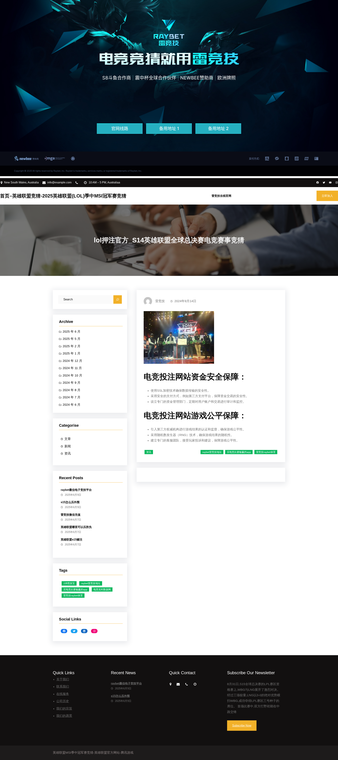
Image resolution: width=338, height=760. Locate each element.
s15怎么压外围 (70, 502)
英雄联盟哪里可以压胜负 (76, 527)
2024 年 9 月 (71, 382)
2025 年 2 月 (71, 346)
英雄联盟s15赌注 (71, 539)
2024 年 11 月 (72, 368)
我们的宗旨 (64, 708)
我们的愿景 (64, 716)
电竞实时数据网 (102, 589)
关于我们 (62, 679)
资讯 (67, 453)
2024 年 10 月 (72, 375)
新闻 (67, 446)
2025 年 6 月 (71, 331)
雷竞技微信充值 (70, 514)
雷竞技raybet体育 (73, 595)
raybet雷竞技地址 (90, 583)
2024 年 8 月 (71, 390)
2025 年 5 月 (71, 339)
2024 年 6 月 (71, 404)
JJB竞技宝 (69, 583)
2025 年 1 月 (71, 353)
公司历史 (62, 701)
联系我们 (62, 686)
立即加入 (327, 195)
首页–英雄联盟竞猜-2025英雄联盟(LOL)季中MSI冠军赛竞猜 (63, 196)
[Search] (117, 299)
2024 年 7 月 (71, 397)
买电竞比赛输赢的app (75, 589)
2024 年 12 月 (72, 361)
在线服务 (62, 694)
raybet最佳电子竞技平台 (76, 489)
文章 (67, 439)
